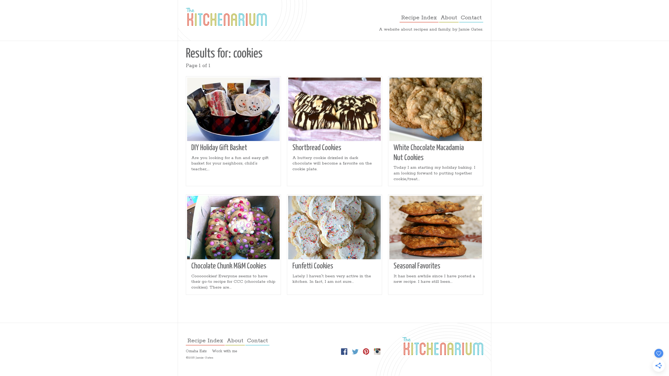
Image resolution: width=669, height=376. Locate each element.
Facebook (344, 351)
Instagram (377, 351)
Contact (471, 17)
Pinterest (366, 351)
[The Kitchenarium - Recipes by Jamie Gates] (226, 17)
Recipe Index (419, 17)
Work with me (224, 351)
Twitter (355, 351)
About (449, 17)
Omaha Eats (196, 351)
